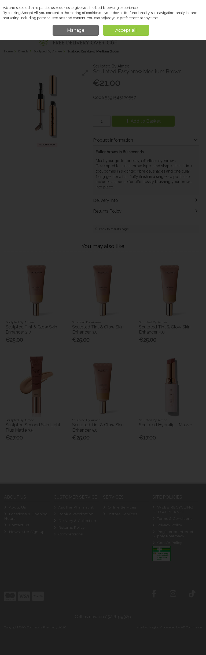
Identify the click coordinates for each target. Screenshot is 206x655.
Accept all (126, 30)
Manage (75, 30)
